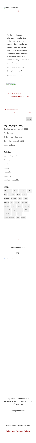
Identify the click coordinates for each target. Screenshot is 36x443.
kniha (20, 198)
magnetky (24, 202)
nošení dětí (26, 206)
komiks (6, 164)
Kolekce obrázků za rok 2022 (16, 129)
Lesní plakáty (9, 145)
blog (5, 194)
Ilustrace (7, 160)
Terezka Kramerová (9, 217)
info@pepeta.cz (18, 411)
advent (15, 190)
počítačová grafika (11, 180)
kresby (6, 168)
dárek (18, 194)
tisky (18, 217)
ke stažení (13, 198)
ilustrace (24, 194)
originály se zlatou (17, 210)
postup (14, 213)
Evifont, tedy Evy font (13, 137)
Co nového (11, 194)
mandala (6, 206)
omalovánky (7, 210)
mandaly (7, 176)
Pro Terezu (8, 133)
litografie (7, 172)
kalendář (6, 198)
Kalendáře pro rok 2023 (14, 141)
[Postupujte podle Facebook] (16, 416)
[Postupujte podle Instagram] (19, 416)
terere (19, 213)
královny (6, 202)
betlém (29, 190)
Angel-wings (22, 190)
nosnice (13, 206)
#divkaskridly (7, 190)
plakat (26, 210)
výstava (23, 217)
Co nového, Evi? (10, 156)
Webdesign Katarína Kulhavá (18, 431)
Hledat (29, 119)
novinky (19, 206)
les (11, 202)
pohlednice (7, 213)
